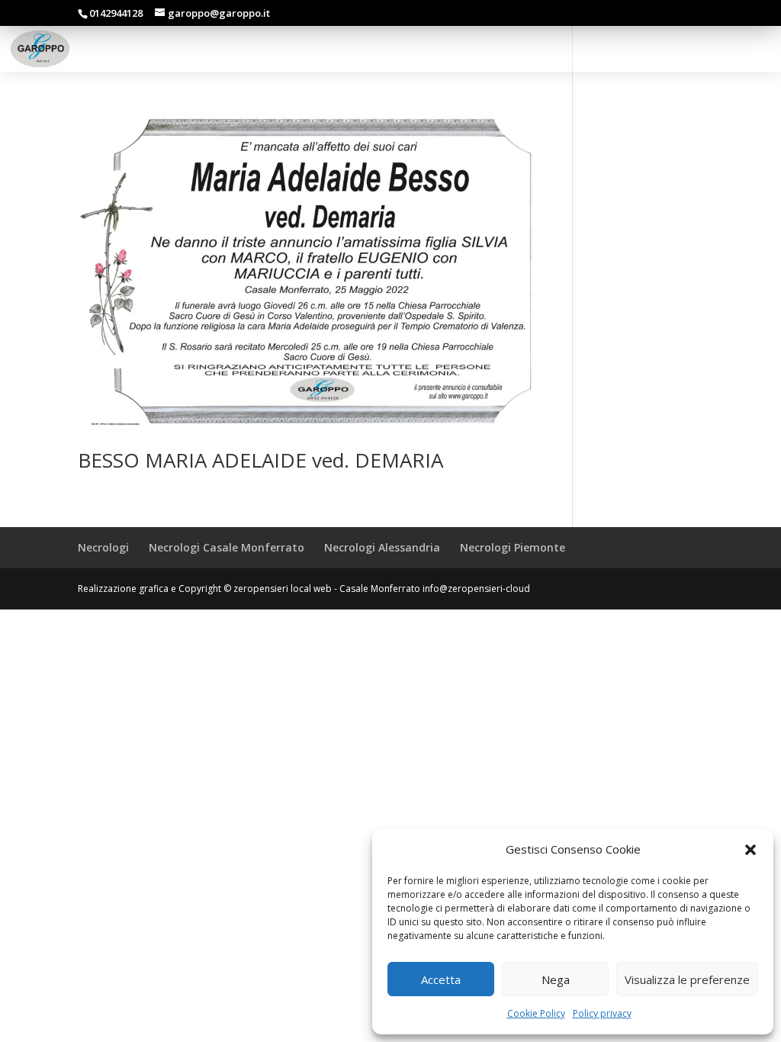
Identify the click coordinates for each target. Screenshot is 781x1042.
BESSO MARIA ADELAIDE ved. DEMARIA (260, 460)
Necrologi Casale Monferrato (226, 547)
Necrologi (103, 547)
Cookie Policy (536, 1013)
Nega (556, 979)
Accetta (441, 979)
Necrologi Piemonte (512, 547)
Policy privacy (602, 1013)
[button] (750, 849)
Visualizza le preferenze (687, 979)
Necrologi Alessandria (382, 547)
